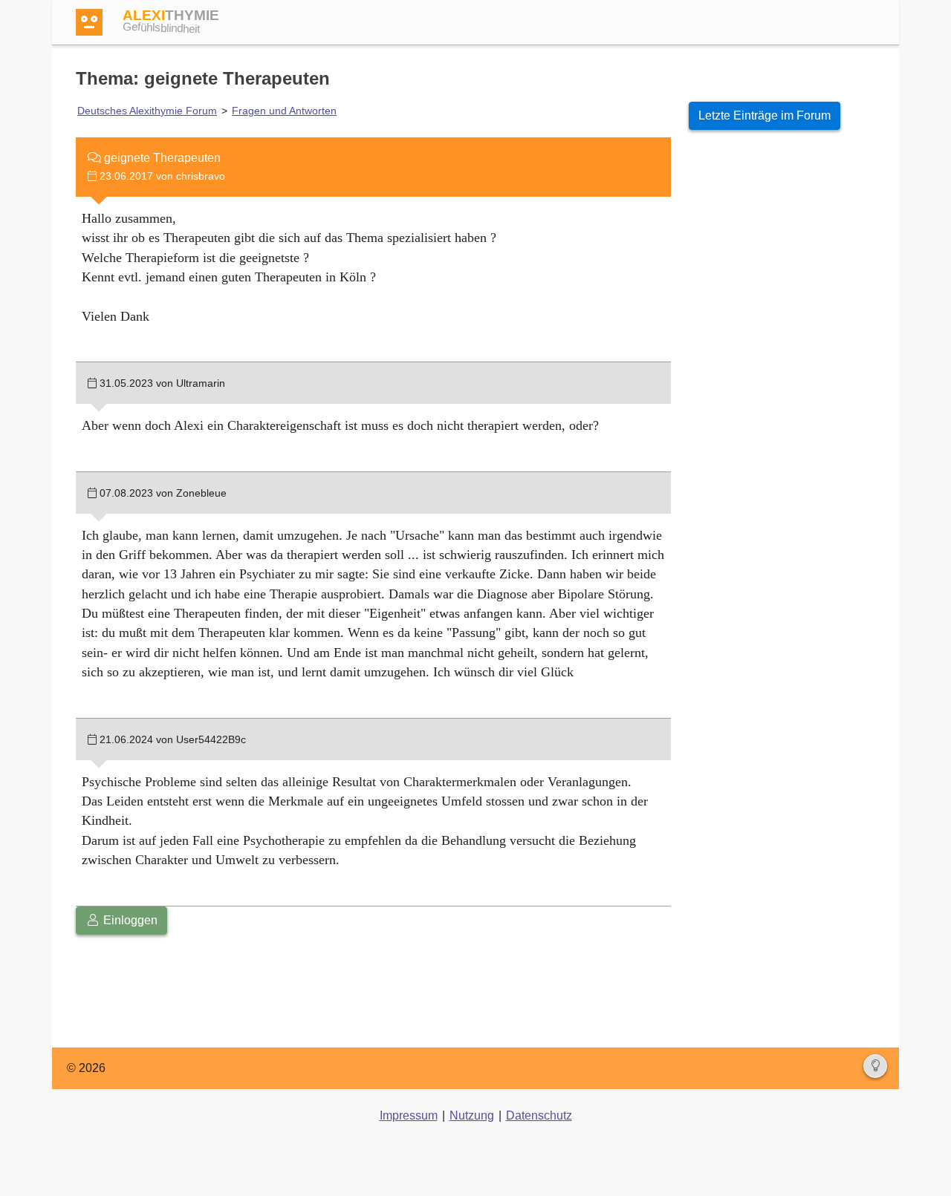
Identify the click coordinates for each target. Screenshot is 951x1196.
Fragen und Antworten (284, 111)
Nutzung (471, 1115)
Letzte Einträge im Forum (764, 115)
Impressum (409, 1115)
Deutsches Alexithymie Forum (147, 111)
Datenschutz (539, 1115)
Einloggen (129, 920)
